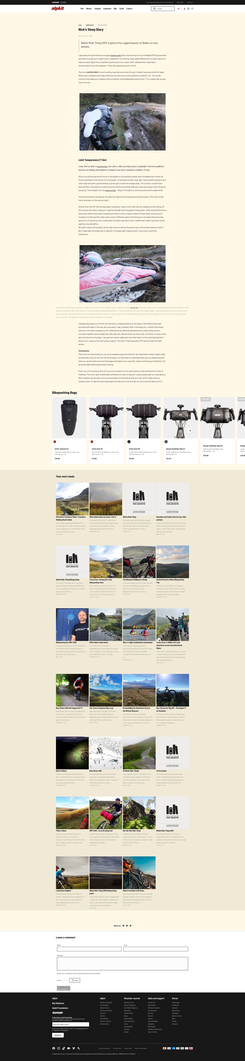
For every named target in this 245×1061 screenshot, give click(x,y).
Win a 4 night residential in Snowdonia (137, 642)
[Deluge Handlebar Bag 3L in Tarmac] (166, 441)
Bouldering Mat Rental (155, 1029)
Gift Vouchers (152, 1010)
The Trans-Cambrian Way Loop (101, 708)
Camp (126, 1024)
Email (125, 945)
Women (89, 8)
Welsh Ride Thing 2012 (165, 830)
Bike (115, 8)
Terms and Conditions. (81, 1028)
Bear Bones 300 (95, 771)
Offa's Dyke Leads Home (98, 642)
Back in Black (61, 771)
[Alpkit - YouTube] (68, 1048)
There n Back (61, 830)
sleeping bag (115, 55)
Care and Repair (153, 1021)
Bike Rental (151, 1026)
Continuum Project (106, 1010)
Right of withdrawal (140, 1048)
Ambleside (175, 1005)
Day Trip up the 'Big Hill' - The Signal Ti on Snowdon (171, 709)
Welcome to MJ (129, 1002)
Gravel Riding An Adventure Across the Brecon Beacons (136, 709)
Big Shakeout (58, 1003)
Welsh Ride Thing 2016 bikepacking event (103, 892)
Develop (126, 1029)
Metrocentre (176, 1010)
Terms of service (105, 1021)
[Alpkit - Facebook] (53, 1048)
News (126, 1016)
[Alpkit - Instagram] (58, 1048)
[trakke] (63, 2)
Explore (129, 8)
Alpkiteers (127, 1010)
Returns (150, 1016)
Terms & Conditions (104, 1048)
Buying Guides (128, 1018)
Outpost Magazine (130, 1005)
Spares (150, 1018)
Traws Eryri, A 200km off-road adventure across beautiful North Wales (169, 645)
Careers (102, 1016)
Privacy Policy (57, 1030)
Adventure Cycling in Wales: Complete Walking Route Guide (71, 518)
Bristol (174, 1021)
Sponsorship (104, 1018)
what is (59, 980)
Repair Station (104, 1008)
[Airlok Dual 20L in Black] (128, 441)
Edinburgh (175, 1013)
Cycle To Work (152, 1032)
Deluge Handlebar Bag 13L (213, 446)
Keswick (175, 1008)
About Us (103, 1013)
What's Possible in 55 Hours (133, 890)
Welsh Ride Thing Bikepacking (67, 579)
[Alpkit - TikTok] (63, 1048)
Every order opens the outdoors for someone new (160, 2)
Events (126, 1032)
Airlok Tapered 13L (62, 449)
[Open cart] (188, 9)
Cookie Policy (128, 1048)
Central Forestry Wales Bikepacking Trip (170, 581)
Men (82, 8)
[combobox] (163, 8)
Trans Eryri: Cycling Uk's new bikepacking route (100, 581)
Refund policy (104, 1024)
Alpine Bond (152, 1005)
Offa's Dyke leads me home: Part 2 (102, 517)
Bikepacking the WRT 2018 (66, 642)
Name (59, 945)
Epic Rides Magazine (130, 1008)
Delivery (150, 1013)
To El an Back (161, 771)
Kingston (175, 1024)
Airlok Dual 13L (97, 449)
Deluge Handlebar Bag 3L (175, 449)
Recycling (151, 1024)
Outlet (121, 8)
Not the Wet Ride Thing (132, 830)
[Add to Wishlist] (84, 399)
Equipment (107, 8)
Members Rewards (106, 1002)
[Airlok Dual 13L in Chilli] (91, 441)
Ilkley (173, 1018)
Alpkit (55, 998)
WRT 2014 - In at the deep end (101, 830)
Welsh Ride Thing (129, 517)
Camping (97, 8)
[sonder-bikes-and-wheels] (55, 2)
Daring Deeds (90, 25)
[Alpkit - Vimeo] (73, 1048)
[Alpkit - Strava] (78, 1048)
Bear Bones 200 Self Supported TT (69, 708)
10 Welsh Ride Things (131, 771)
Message (60, 955)
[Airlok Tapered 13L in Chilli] (54, 441)
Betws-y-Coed (176, 1016)
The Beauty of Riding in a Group (135, 579)
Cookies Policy (65, 1030)
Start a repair (180, 2)
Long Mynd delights (63, 890)
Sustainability (104, 1005)
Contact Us (190, 2)
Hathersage (175, 1002)
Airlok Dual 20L (134, 449)
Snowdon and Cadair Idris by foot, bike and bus (171, 518)
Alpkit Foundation (60, 1008)
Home (79, 25)
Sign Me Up (57, 1035)
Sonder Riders (128, 1013)
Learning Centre (129, 1021)
